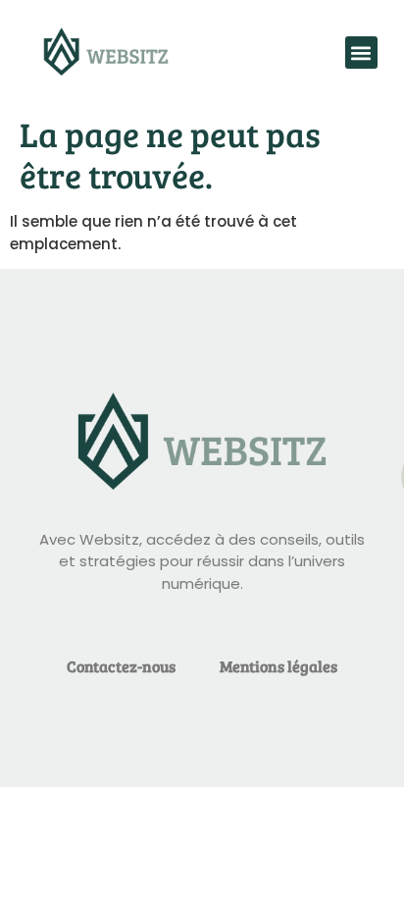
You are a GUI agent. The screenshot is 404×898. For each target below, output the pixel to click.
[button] (361, 52)
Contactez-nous (121, 666)
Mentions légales (278, 666)
